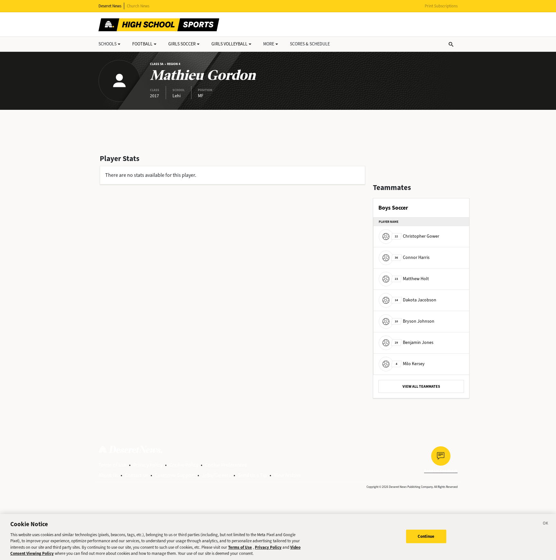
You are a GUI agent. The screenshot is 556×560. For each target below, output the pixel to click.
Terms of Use (112, 464)
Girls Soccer (182, 44)
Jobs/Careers (216, 475)
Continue (426, 536)
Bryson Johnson (414, 321)
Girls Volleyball (229, 44)
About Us (108, 475)
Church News (138, 6)
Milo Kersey (410, 364)
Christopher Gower (417, 236)
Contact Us (136, 475)
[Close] (546, 524)
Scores (310, 44)
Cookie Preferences (226, 464)
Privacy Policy (147, 464)
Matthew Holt (412, 279)
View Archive (287, 475)
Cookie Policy (183, 464)
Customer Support (175, 475)
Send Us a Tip (252, 475)
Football (142, 44)
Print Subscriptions (441, 6)
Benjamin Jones (414, 342)
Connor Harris (412, 257)
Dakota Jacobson (415, 300)
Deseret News (109, 6)
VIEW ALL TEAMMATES (421, 386)
